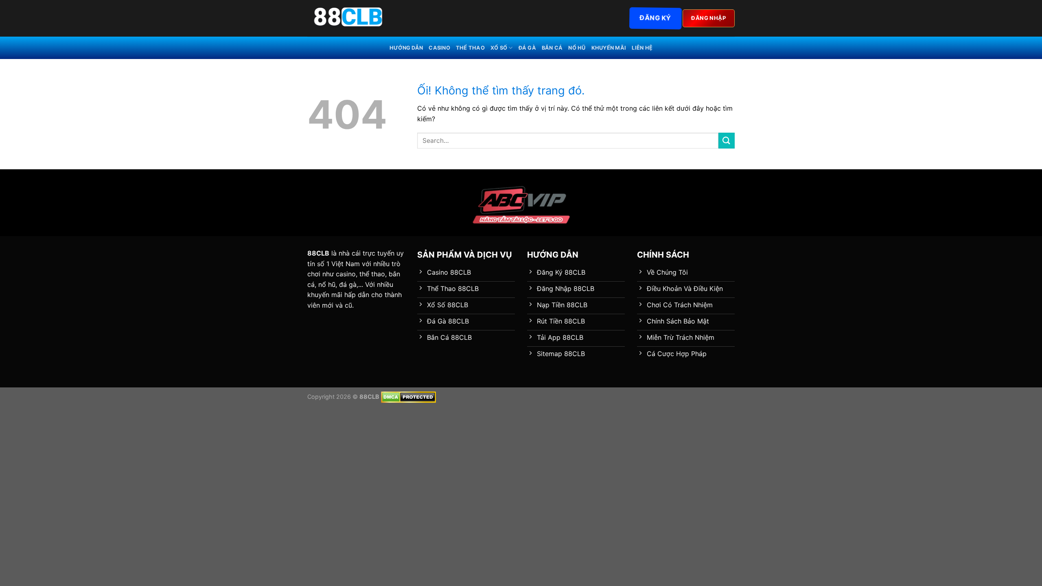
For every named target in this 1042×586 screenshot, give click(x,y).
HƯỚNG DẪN (406, 48)
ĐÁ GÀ (527, 48)
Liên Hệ (642, 48)
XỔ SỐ (498, 48)
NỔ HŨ (576, 48)
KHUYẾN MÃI (608, 48)
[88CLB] (348, 18)
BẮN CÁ (552, 48)
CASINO (439, 48)
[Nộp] (726, 141)
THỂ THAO (470, 48)
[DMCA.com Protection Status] (408, 396)
